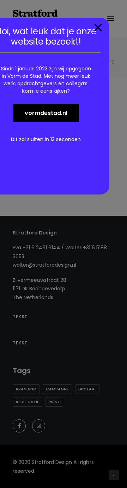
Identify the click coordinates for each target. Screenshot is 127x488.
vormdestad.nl (46, 113)
